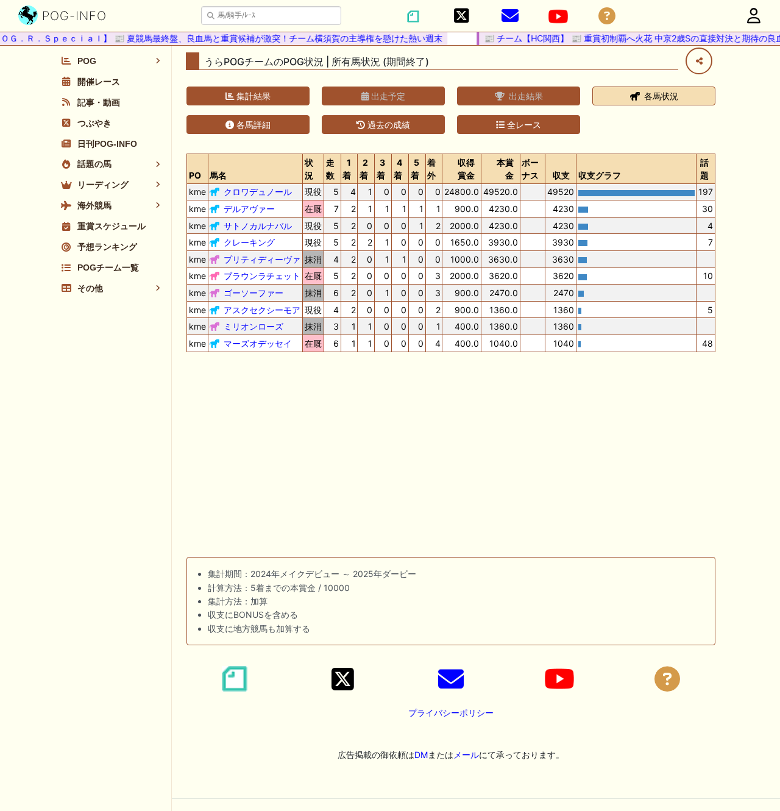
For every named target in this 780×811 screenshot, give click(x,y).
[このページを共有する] (699, 61)
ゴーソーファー (253, 293)
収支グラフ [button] (599, 175)
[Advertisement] (450, 457)
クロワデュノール (258, 191)
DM (421, 754)
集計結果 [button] (252, 96)
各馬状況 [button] (660, 96)
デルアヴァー (249, 209)
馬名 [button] (218, 175)
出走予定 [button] (387, 96)
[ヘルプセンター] (606, 16)
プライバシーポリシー (451, 712)
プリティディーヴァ (262, 259)
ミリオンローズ (253, 326)
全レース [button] (523, 124)
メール (466, 754)
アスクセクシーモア (262, 310)
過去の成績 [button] (387, 124)
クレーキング (249, 242)
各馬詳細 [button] (252, 124)
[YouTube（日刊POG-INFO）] (558, 16)
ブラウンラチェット (262, 276)
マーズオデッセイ (258, 343)
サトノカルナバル (258, 226)
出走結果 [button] (524, 96)
